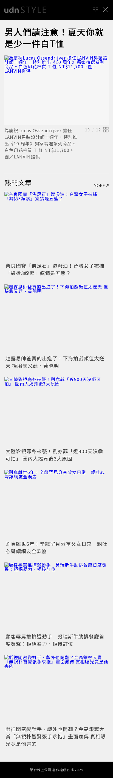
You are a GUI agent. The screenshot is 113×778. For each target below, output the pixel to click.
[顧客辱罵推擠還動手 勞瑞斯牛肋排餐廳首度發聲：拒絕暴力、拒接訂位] (56, 597)
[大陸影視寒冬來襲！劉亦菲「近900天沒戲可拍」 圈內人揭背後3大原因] (56, 411)
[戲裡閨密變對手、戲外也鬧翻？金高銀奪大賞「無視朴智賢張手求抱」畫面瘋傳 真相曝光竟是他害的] (56, 689)
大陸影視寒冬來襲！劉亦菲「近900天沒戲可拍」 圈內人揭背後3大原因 (54, 454)
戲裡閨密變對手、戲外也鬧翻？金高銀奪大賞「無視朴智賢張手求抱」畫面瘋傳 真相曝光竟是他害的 (55, 736)
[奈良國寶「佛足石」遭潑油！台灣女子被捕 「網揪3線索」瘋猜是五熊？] (56, 226)
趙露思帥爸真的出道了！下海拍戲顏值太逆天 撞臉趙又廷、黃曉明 (54, 362)
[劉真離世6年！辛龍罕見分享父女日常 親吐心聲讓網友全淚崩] (56, 504)
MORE (99, 185)
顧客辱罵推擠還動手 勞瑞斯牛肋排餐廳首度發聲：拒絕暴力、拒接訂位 (54, 640)
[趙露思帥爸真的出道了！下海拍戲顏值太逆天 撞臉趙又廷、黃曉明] (56, 318)
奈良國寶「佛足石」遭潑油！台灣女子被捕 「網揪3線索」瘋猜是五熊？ (57, 269)
